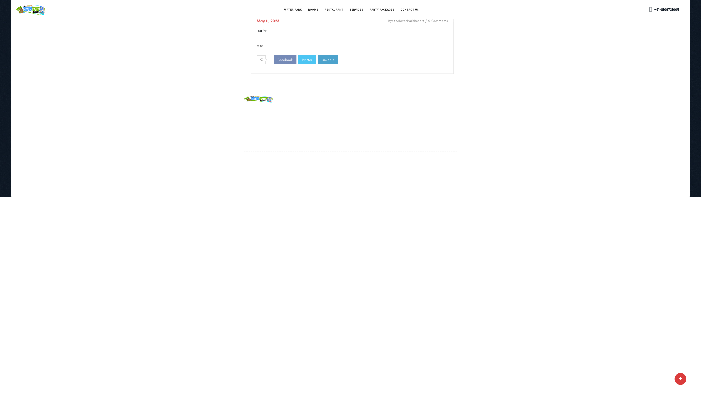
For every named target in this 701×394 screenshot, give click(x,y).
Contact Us (410, 9)
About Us (323, 109)
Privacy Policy (326, 133)
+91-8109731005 (666, 9)
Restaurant (334, 9)
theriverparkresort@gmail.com (283, 117)
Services (356, 9)
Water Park (293, 9)
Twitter (307, 60)
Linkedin (328, 60)
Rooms (313, 9)
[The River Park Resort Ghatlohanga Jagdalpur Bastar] (31, 9)
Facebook (285, 60)
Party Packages (382, 9)
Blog (320, 117)
